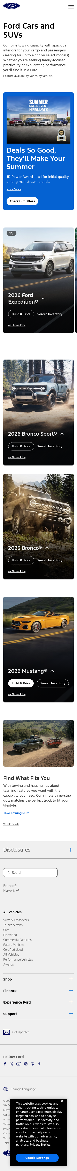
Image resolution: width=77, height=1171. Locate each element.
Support (10, 1014)
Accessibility (9, 1119)
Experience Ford (17, 1002)
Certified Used (13, 950)
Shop (7, 979)
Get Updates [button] (20, 1032)
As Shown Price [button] (16, 325)
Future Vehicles (13, 945)
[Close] (61, 1104)
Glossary (7, 1110)
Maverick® (11, 890)
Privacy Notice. (40, 1145)
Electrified (10, 935)
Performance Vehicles (18, 959)
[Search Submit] (8, 872)
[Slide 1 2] (40, 339)
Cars (6, 930)
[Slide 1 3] (43, 339)
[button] (35, 339)
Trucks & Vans (13, 925)
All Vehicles (12, 912)
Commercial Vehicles (17, 940)
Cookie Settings (37, 1158)
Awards (8, 964)
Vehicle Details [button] (11, 824)
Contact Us (9, 1114)
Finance (10, 991)
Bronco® (10, 885)
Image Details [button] (14, 189)
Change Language (23, 1089)
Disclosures (16, 849)
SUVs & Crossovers (16, 920)
